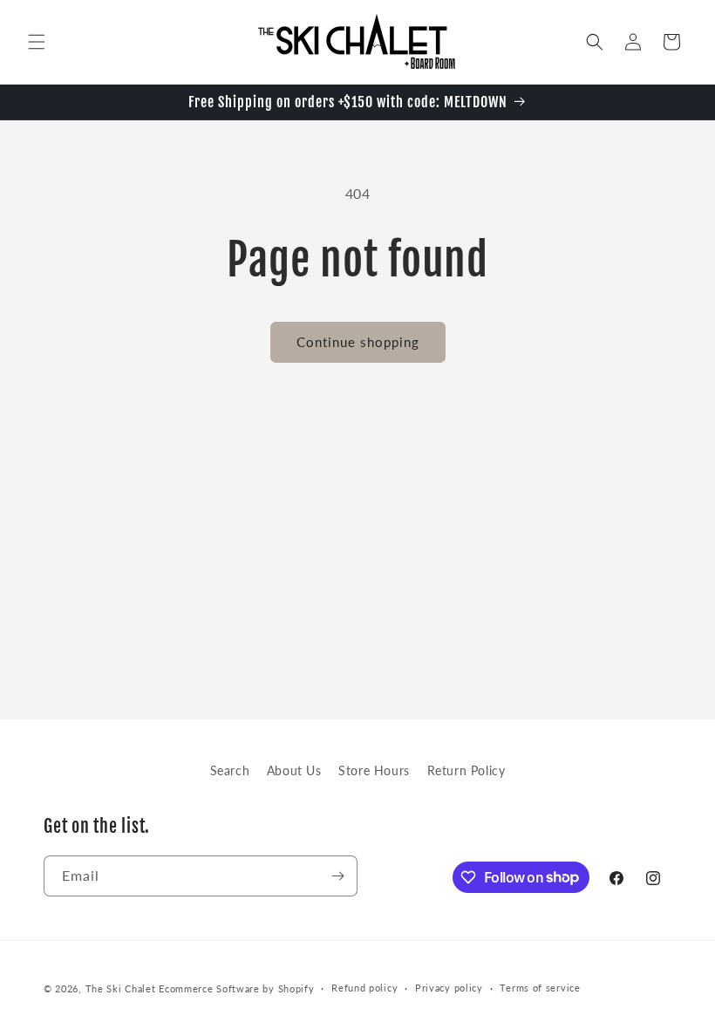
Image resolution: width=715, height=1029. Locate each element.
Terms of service (540, 987)
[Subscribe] (337, 875)
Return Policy (466, 770)
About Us (294, 770)
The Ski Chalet (120, 988)
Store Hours (374, 770)
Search (230, 770)
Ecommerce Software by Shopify (236, 988)
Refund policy (364, 987)
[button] (36, 42)
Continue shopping (357, 342)
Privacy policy (449, 987)
